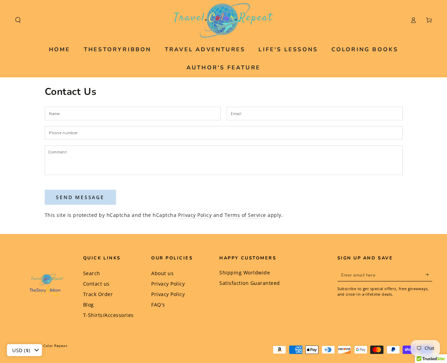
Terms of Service (245, 215)
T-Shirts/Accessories (108, 315)
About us (162, 273)
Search (91, 273)
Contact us (96, 283)
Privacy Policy (195, 215)
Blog (88, 304)
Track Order (98, 294)
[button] (18, 20)
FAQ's (158, 304)
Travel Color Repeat (49, 345)
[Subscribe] (428, 274)
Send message (80, 197)
